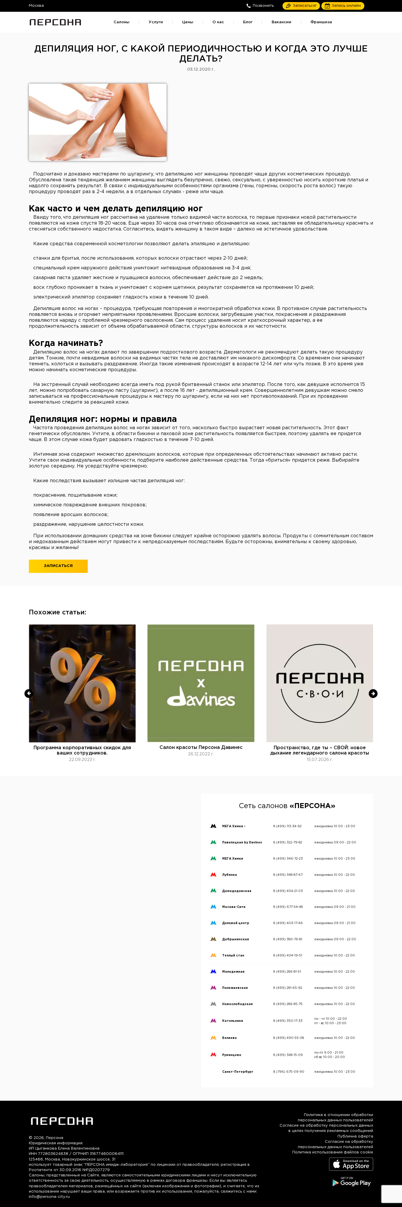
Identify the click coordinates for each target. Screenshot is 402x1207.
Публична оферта (355, 1136)
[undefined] (28, 693)
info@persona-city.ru (49, 1196)
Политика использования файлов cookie (332, 1152)
